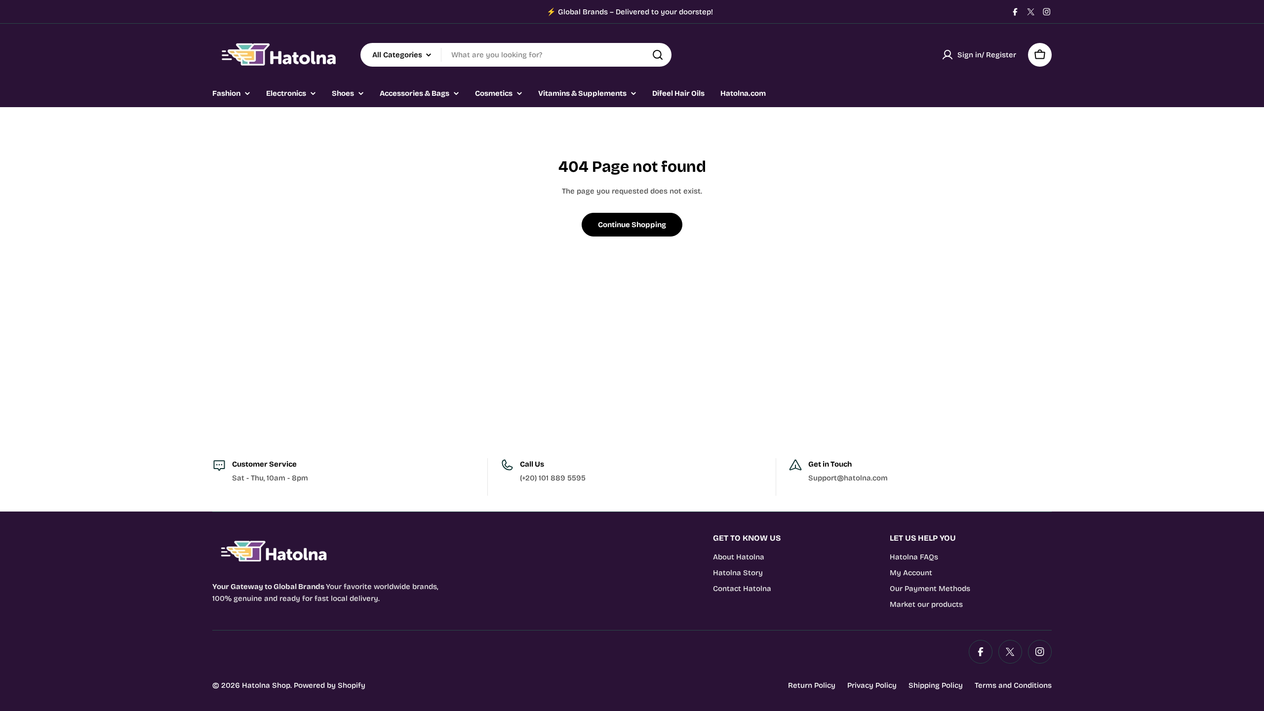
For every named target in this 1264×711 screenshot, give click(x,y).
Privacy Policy (872, 685)
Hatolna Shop (266, 685)
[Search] (658, 55)
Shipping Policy (935, 685)
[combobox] (516, 55)
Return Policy (811, 685)
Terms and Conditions (1013, 685)
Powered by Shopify (329, 685)
